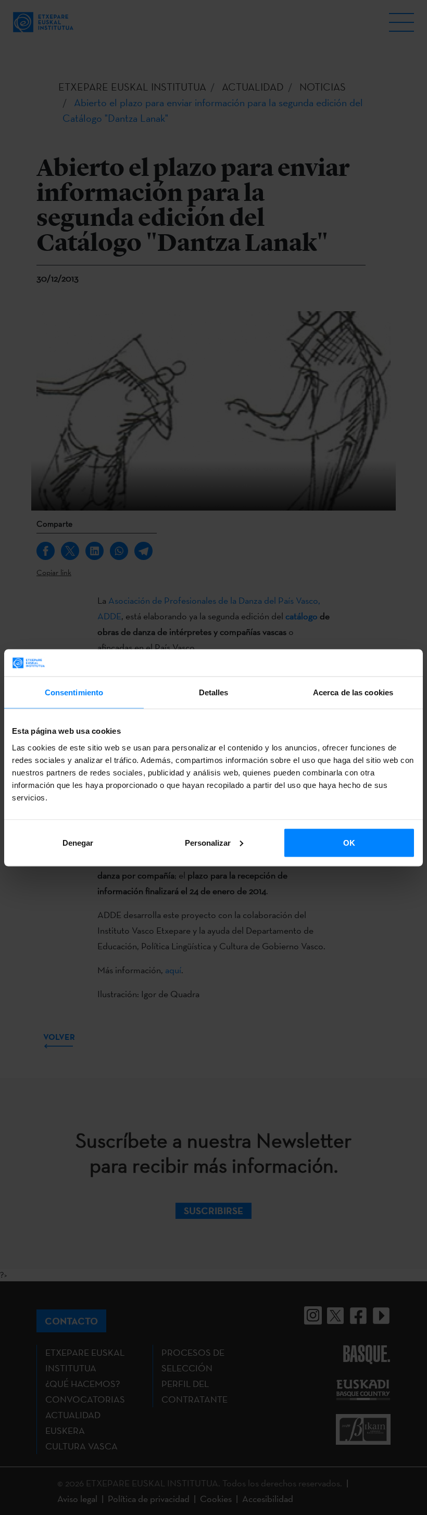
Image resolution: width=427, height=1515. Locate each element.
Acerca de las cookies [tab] (353, 692)
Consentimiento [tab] (74, 692)
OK (349, 842)
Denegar (77, 842)
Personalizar (208, 842)
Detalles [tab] (214, 692)
